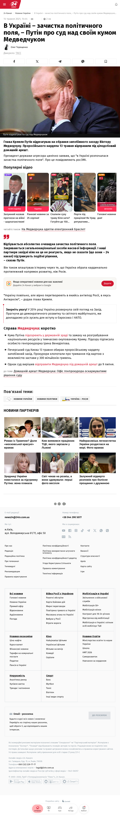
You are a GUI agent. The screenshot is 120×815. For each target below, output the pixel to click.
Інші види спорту (55, 696)
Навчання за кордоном (94, 661)
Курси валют (16, 644)
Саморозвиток (89, 656)
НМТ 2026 (87, 652)
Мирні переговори (55, 606)
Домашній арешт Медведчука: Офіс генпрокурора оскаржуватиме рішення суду (55, 373)
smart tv (51, 781)
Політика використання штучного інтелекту (59, 552)
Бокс (48, 679)
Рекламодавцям (12, 572)
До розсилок (99, 715)
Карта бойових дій (55, 602)
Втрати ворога (53, 623)
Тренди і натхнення (20, 688)
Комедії (50, 653)
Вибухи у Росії (53, 619)
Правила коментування (54, 569)
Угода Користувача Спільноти (57, 563)
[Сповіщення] (116, 4)
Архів (82, 561)
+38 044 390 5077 (72, 517)
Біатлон (50, 692)
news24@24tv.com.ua (17, 517)
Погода (13, 619)
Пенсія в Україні (18, 665)
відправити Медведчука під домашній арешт (66, 364)
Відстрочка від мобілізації (95, 618)
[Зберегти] (105, 61)
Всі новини (16, 593)
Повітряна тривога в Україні (60, 610)
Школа (85, 648)
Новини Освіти (91, 636)
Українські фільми (55, 644)
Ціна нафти (15, 640)
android (17, 781)
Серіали (50, 657)
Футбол (50, 684)
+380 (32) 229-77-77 (27, 764)
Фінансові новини (19, 649)
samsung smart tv (70, 781)
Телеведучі (10, 566)
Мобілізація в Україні (95, 593)
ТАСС (18, 53)
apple (34, 781)
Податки (14, 661)
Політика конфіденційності (56, 546)
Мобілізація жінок (91, 609)
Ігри (82, 572)
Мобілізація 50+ (90, 605)
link (63, 530)
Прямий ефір (16, 606)
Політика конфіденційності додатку (60, 558)
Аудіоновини (16, 614)
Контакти (84, 546)
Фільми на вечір (54, 649)
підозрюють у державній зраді (46, 335)
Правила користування (16, 577)
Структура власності (90, 556)
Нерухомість (17, 675)
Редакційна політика (15, 556)
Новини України (23, 13)
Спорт (49, 675)
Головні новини (18, 597)
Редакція (9, 551)
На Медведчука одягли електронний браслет (53, 229)
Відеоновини (16, 610)
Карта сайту (86, 566)
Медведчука (28, 328)
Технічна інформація (53, 574)
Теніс (48, 688)
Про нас (8, 546)
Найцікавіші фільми (56, 640)
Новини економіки (21, 636)
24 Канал (8, 13)
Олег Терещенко (19, 47)
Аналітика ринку (18, 679)
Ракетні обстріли (54, 597)
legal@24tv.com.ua (45, 767)
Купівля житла (17, 684)
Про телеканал (12, 561)
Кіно (49, 636)
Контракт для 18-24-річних (96, 614)
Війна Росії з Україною (59, 593)
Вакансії (84, 551)
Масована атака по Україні (60, 614)
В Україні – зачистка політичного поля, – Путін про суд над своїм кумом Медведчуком (75, 13)
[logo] (14, 4)
